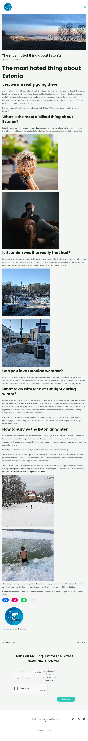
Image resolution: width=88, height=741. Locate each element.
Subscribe (66, 699)
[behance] (73, 719)
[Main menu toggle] (84, 7)
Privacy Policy (44, 722)
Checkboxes (49, 671)
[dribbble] (84, 719)
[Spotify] (24, 600)
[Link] (33, 600)
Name (22, 671)
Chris (62, 377)
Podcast (6, 60)
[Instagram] (14, 600)
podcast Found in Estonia (32, 128)
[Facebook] (5, 600)
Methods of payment (37, 719)
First (17, 679)
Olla (61, 380)
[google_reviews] (79, 719)
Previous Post (9, 642)
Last (28, 679)
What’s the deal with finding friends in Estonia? (28, 472)
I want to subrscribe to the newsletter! (49, 677)
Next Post (80, 642)
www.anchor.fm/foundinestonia (14, 629)
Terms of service (52, 719)
